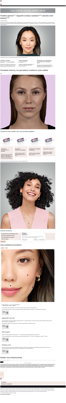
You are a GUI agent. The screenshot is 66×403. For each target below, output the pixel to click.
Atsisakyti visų (35, 239)
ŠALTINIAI (48, 386)
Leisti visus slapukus (41, 239)
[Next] (54, 146)
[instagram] (2, 373)
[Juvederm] (3, 379)
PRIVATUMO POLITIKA (13, 386)
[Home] (3, 1)
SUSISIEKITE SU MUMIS (5, 386)
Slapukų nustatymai (24, 239)
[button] (10, 285)
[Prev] (1, 146)
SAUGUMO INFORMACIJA (32, 386)
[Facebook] (2, 376)
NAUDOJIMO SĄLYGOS (22, 386)
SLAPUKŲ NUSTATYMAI (41, 386)
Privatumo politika (35, 237)
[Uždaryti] (45, 233)
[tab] (2, 248)
